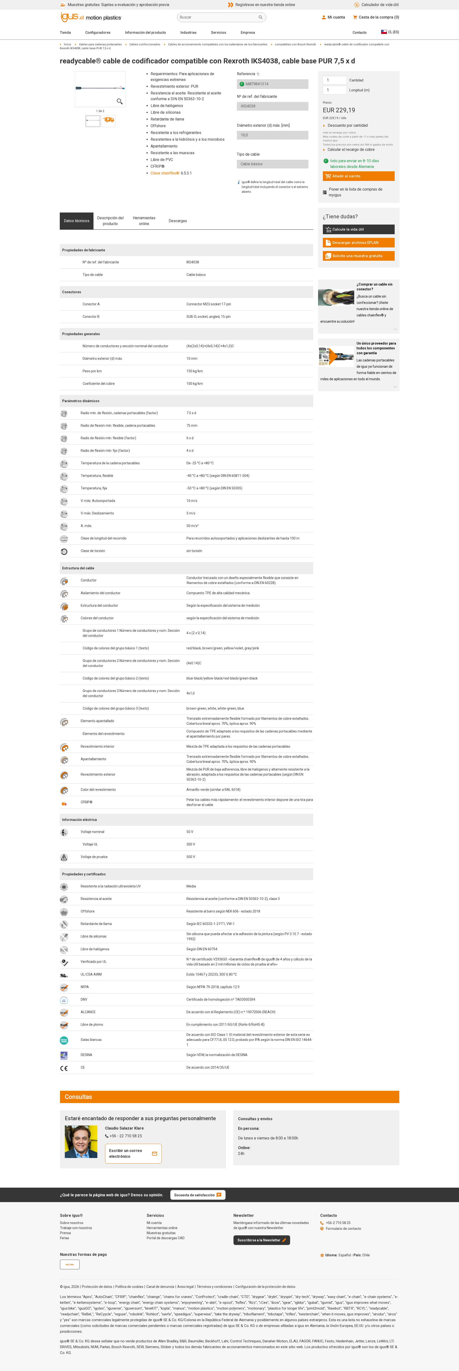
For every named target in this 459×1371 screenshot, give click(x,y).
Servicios (218, 32)
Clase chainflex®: (165, 173)
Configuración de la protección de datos (265, 1287)
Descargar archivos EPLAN (352, 243)
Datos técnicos (76, 221)
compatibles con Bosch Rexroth (295, 44)
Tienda (65, 32)
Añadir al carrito (342, 177)
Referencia (246, 74)
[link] (359, 231)
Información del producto (145, 32)
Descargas (178, 221)
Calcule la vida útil (351, 230)
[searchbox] (218, 17)
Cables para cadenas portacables (100, 44)
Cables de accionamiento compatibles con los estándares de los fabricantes (217, 44)
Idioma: (338, 1255)
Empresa (248, 32)
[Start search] (261, 17)
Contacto (360, 32)
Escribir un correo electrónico (125, 1153)
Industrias (188, 32)
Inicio (67, 44)
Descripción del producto (110, 221)
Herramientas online (144, 221)
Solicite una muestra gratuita (353, 257)
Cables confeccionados (144, 44)
